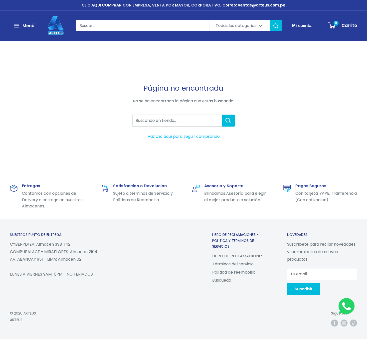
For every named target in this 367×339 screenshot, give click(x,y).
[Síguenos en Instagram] (344, 322)
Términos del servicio (233, 264)
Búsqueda (221, 280)
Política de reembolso (233, 272)
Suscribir (304, 289)
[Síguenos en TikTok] (353, 322)
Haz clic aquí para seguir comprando (184, 136)
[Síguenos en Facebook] (334, 322)
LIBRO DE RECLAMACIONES (237, 256)
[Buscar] (276, 25)
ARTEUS (16, 319)
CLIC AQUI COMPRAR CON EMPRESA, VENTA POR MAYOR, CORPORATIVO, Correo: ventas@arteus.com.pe (183, 5)
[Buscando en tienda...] (228, 121)
